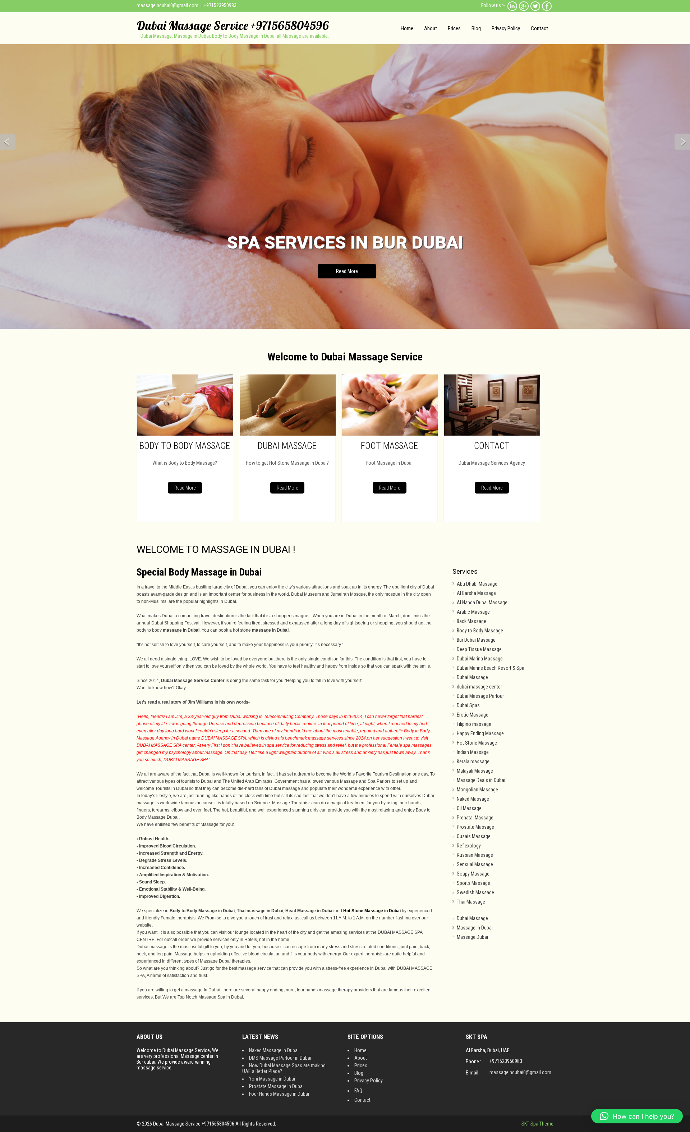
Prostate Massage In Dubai (276, 1086)
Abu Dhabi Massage (477, 584)
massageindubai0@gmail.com (167, 5)
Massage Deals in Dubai (481, 780)
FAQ (358, 1091)
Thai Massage (471, 902)
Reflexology (469, 846)
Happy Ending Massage (480, 733)
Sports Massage (473, 883)
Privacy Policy (506, 28)
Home (407, 28)
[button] (637, 1116)
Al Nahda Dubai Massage (482, 602)
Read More (347, 271)
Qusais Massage (474, 836)
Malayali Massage (475, 771)
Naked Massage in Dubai (274, 1050)
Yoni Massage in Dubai (272, 1079)
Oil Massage (469, 808)
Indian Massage (473, 752)
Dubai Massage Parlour (480, 696)
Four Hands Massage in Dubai (279, 1094)
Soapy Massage (473, 874)
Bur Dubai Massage (476, 640)
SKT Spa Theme (537, 1124)
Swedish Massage (475, 892)
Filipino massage (474, 724)
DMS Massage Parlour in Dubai (280, 1058)
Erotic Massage (472, 715)
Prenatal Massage (475, 817)
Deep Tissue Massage (479, 649)
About (430, 28)
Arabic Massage (473, 612)
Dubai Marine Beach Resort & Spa (490, 668)
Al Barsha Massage (476, 593)
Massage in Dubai (475, 928)
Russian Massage (475, 855)
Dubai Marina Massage (480, 659)
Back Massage (471, 621)
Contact (539, 28)
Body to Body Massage (480, 630)
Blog (476, 28)
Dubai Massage (472, 677)
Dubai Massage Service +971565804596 (233, 25)
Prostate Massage (475, 827)
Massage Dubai (472, 937)
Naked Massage (473, 799)
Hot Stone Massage (477, 743)
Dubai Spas (468, 705)
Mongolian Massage (477, 789)
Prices (454, 28)
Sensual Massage (475, 864)
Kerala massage (473, 761)
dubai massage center (479, 687)
